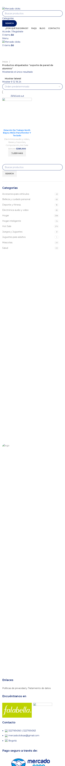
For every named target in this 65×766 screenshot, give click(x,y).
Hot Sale (6, 226)
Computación (12, 145)
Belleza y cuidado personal (16, 199)
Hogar (5, 215)
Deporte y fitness (11, 204)
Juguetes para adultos (14, 237)
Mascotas (7, 242)
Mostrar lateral (13, 78)
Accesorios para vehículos (15, 194)
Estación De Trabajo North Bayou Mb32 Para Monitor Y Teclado (17, 133)
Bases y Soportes (16, 142)
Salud (5, 248)
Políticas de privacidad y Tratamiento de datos (26, 688)
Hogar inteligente (11, 221)
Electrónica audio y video (15, 210)
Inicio (5, 61)
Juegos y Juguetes (12, 231)
